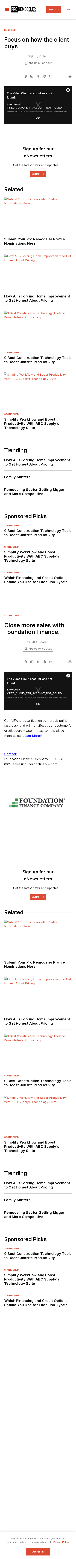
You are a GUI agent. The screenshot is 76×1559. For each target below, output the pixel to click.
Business (10, 30)
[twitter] (38, 76)
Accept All (38, 1551)
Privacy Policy (61, 1542)
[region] (38, 1545)
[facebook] (25, 76)
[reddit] (44, 76)
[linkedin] (31, 76)
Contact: (10, 754)
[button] (7, 9)
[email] (50, 76)
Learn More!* (33, 736)
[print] (70, 76)
